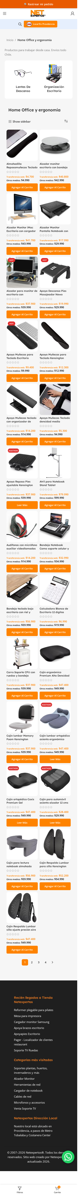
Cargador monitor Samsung (31, 1022)
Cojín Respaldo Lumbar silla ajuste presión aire (21, 928)
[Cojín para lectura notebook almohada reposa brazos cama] (22, 844)
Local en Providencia (44, 24)
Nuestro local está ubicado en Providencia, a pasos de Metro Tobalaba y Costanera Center (33, 1130)
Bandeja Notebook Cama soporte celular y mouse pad (54, 548)
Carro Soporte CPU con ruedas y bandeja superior (21, 676)
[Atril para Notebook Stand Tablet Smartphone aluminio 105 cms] (55, 463)
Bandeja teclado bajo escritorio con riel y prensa (20, 612)
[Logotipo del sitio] (38, 13)
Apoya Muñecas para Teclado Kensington (53, 356)
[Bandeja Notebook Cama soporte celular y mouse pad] (55, 526)
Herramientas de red (27, 1084)
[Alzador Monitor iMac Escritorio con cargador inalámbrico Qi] (22, 208)
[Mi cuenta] (72, 13)
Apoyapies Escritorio (27, 1034)
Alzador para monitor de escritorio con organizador (22, 294)
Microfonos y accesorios (29, 1102)
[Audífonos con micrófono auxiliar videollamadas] (22, 526)
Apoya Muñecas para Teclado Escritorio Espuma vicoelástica (20, 358)
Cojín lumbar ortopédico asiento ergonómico (55, 737)
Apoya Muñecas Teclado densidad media (55, 419)
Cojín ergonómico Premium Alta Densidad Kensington (54, 676)
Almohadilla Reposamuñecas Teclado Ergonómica (22, 167)
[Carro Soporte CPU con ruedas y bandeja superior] (22, 653)
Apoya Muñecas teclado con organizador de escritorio (21, 421)
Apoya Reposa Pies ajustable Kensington (20, 483)
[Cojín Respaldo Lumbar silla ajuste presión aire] (22, 907)
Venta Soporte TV (25, 1108)
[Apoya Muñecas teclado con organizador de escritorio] (22, 399)
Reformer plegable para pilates (33, 1010)
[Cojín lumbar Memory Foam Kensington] (22, 717)
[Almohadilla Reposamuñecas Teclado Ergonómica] (22, 145)
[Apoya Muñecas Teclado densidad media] (55, 399)
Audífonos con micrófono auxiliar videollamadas (22, 546)
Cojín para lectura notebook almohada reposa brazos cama (19, 866)
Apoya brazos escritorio (29, 1028)
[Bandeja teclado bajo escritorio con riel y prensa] (22, 590)
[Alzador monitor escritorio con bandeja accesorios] (55, 145)
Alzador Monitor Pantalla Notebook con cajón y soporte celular (54, 231)
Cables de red (22, 1096)
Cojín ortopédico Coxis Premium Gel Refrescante (20, 803)
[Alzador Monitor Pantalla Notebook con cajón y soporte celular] (55, 208)
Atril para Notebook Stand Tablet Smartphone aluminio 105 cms (53, 487)
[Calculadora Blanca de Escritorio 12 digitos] (55, 590)
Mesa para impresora (27, 1016)
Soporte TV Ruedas (26, 1050)
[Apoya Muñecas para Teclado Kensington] (55, 336)
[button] (22, 187)
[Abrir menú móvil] (4, 13)
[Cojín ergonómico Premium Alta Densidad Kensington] (55, 653)
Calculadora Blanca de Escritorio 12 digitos (54, 610)
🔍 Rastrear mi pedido (38, 4)
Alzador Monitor (24, 1078)
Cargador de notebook (28, 1090)
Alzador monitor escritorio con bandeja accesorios (54, 167)
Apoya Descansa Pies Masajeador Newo (53, 292)
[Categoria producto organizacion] (54, 79)
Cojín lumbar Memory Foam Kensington (20, 737)
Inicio (10, 40)
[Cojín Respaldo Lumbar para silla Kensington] (55, 844)
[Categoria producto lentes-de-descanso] (23, 79)
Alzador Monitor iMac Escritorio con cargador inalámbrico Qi (21, 231)
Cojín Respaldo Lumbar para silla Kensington (54, 864)
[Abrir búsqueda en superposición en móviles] (20, 24)
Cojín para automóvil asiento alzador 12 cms (54, 801)
